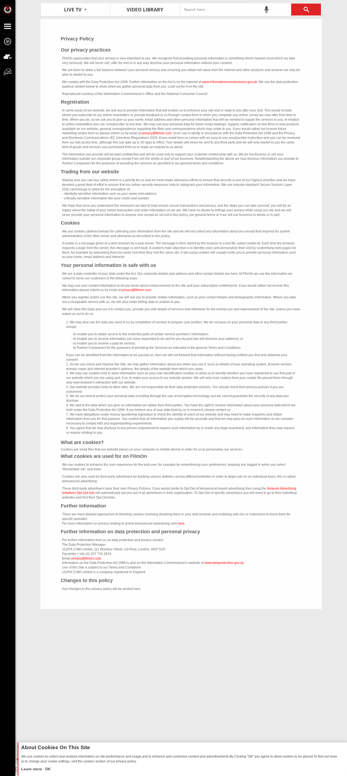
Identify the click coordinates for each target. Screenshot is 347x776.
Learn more (32, 769)
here (181, 523)
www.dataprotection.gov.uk (224, 563)
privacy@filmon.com (157, 133)
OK (47, 769)
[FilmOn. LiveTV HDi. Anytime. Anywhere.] (7, 9)
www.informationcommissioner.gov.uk (229, 82)
